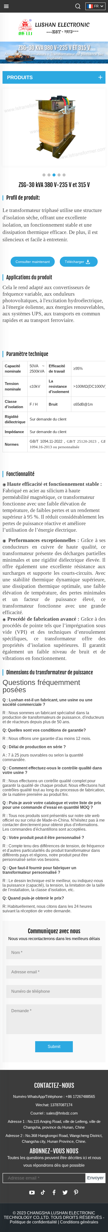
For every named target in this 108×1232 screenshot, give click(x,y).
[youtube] (32, 1192)
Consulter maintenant (33, 262)
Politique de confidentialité (33, 1222)
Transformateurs (33, 54)
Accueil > (12, 54)
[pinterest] (76, 1192)
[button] (43, 174)
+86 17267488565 (80, 1096)
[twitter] (65, 1192)
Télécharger (75, 262)
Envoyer (95, 1177)
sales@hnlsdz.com (62, 1113)
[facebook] (54, 1192)
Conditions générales (79, 1222)
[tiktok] (43, 1192)
